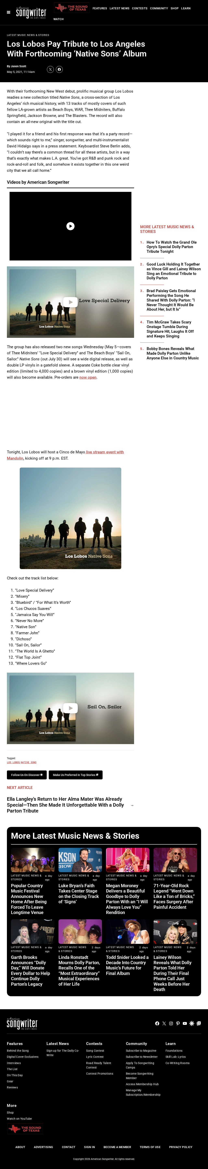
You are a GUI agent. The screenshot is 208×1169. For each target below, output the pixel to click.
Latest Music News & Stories (28, 35)
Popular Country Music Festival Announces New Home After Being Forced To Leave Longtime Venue (29, 899)
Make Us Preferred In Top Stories (74, 775)
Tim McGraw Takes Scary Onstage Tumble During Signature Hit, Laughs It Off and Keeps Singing (170, 329)
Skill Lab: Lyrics (176, 1056)
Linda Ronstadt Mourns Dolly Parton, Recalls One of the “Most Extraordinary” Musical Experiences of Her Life (79, 971)
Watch (58, 19)
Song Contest (95, 1050)
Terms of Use (150, 1147)
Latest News (120, 8)
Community (159, 8)
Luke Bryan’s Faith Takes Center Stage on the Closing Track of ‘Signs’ (78, 893)
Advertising (43, 1147)
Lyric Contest (95, 1056)
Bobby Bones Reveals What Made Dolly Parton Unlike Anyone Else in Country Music (173, 353)
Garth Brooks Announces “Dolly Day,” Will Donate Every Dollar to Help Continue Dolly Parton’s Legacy (30, 971)
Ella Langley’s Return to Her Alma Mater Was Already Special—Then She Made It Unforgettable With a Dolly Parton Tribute (65, 805)
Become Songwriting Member (140, 1076)
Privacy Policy (181, 1147)
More (11, 1105)
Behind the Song (18, 1050)
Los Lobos (13, 762)
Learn (186, 8)
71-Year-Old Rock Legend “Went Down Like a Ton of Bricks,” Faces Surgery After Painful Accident (174, 896)
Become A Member (117, 1147)
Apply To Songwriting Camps (140, 1065)
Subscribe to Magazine (141, 1050)
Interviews (14, 1063)
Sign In (89, 1147)
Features (100, 8)
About (20, 1147)
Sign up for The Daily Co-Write (63, 1053)
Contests (139, 8)
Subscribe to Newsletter (142, 1056)
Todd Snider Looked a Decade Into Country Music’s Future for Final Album (127, 965)
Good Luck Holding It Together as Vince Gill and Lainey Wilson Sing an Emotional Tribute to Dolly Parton (174, 271)
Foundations (174, 1050)
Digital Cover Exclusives (22, 1056)
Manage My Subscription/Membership (143, 1092)
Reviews (12, 1087)
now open (87, 377)
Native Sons (28, 762)
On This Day (15, 1075)
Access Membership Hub (142, 1084)
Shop (175, 8)
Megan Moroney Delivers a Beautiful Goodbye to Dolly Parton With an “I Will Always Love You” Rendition (127, 899)
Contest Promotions (99, 1073)
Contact (69, 1147)
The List (12, 1069)
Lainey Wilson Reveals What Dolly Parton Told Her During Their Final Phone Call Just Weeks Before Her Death (173, 973)
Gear (10, 1081)
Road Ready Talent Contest (98, 1065)
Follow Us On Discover (25, 775)
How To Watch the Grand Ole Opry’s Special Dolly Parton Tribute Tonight (172, 247)
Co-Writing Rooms (178, 1063)
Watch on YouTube (19, 1118)
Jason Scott (18, 66)
